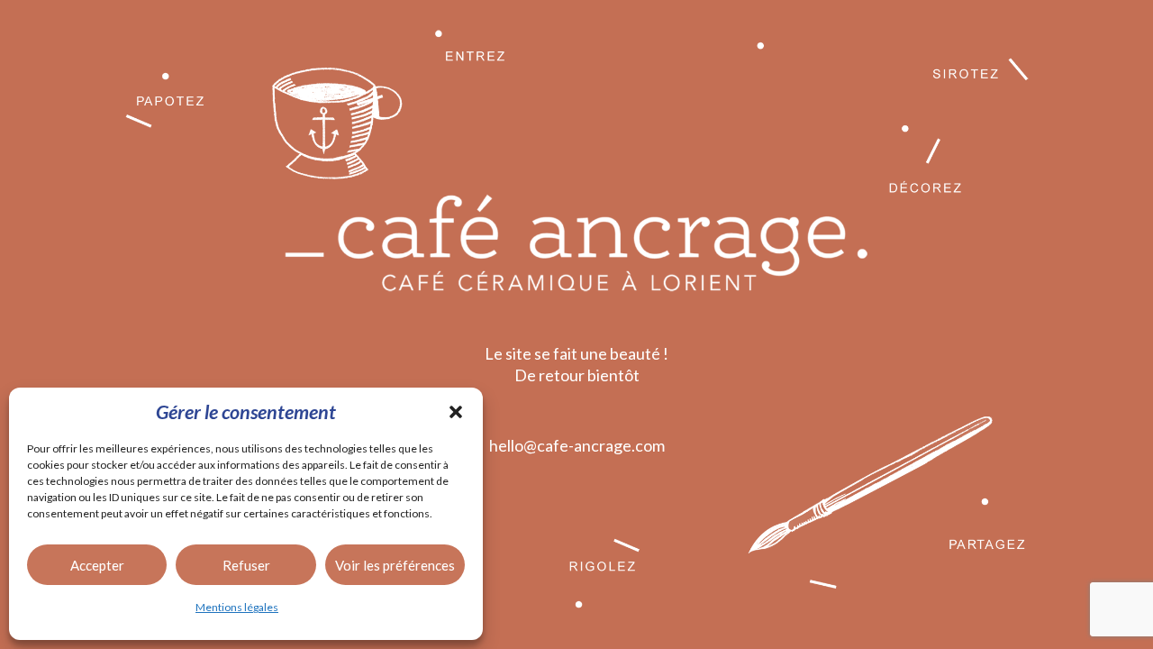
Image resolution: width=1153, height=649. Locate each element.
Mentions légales (236, 607)
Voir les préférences (395, 565)
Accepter (97, 565)
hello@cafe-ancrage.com (577, 445)
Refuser (246, 565)
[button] (456, 412)
